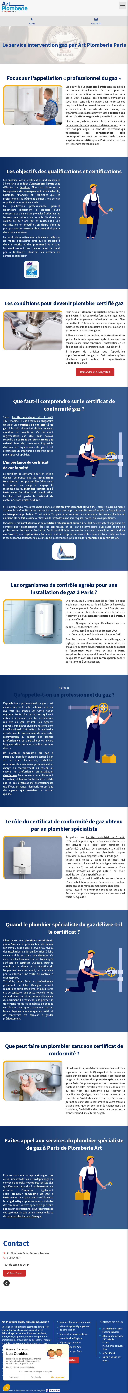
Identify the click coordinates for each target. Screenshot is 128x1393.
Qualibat (25, 187)
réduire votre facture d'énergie (24, 1216)
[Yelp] (6, 1283)
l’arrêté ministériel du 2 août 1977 (28, 419)
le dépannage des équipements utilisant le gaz (95, 123)
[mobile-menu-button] (122, 5)
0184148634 (14, 1258)
